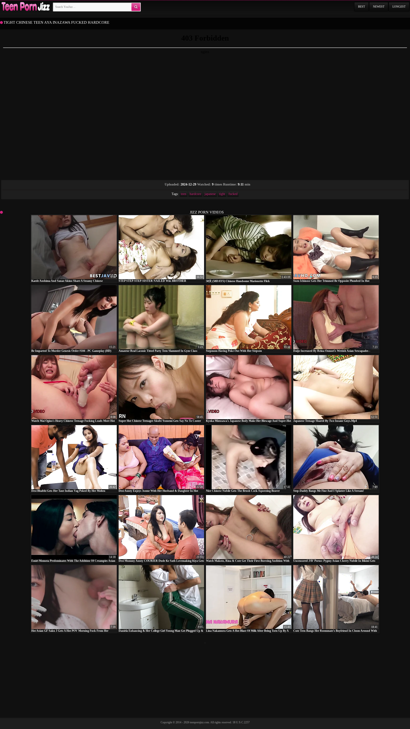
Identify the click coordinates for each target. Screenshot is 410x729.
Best (361, 6)
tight (222, 194)
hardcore (195, 194)
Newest (378, 6)
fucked (233, 194)
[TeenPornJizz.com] (25, 7)
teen (183, 194)
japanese (210, 194)
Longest (398, 6)
